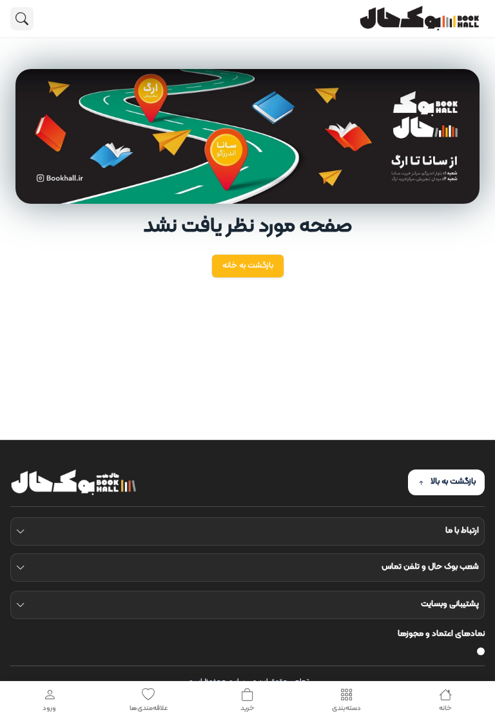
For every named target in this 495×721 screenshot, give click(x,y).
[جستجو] (22, 18)
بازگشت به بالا (453, 481)
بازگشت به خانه (247, 265)
